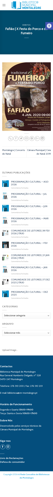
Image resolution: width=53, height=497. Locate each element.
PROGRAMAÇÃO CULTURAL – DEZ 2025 (29, 293)
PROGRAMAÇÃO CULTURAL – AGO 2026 (29, 183)
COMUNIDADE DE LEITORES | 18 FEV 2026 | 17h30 (30, 232)
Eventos (27, 25)
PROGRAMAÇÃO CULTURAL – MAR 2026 (29, 220)
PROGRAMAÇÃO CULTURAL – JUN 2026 (29, 207)
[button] (49, 26)
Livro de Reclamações (11, 458)
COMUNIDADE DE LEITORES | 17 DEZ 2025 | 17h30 (30, 281)
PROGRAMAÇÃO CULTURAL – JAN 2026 (29, 269)
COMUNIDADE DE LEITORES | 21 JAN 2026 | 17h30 (30, 256)
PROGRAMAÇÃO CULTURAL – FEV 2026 (29, 244)
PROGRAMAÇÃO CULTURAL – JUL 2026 (29, 195)
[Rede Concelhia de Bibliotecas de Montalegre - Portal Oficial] (26, 5)
